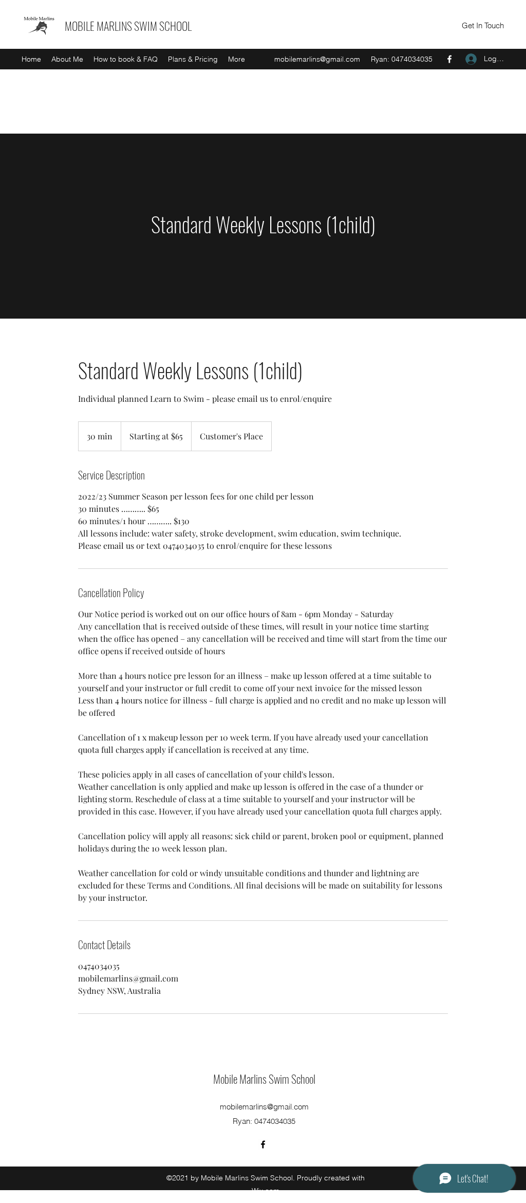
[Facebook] (449, 59)
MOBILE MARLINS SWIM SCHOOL (128, 25)
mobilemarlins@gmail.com (317, 59)
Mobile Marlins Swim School (264, 1078)
